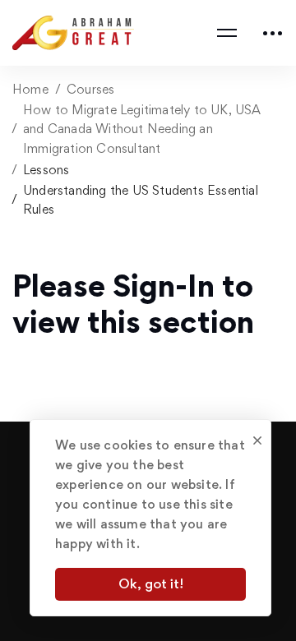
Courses (90, 89)
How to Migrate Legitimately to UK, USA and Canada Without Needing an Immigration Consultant (142, 129)
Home (30, 89)
